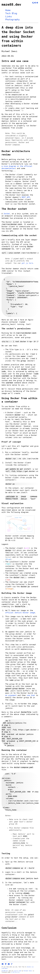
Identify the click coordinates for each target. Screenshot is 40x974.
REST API (26, 197)
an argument (11, 695)
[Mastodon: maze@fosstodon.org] (6, 964)
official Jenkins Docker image (20, 613)
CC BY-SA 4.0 (15, 972)
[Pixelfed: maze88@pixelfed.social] (9, 964)
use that (31, 695)
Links (8, 16)
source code (17, 970)
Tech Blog (11, 13)
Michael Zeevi (28, 970)
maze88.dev (11, 4)
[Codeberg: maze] (12, 964)
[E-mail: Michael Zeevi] (3, 964)
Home (8, 10)
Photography (12, 19)
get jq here (27, 263)
